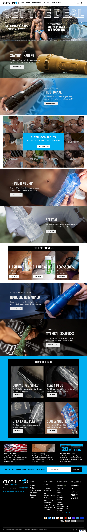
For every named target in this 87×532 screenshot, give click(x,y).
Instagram (60, 497)
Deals (32, 497)
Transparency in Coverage (49, 508)
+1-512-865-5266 (22, 488)
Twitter (59, 502)
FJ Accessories (35, 490)
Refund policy (27, 529)
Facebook (60, 493)
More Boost (16, 308)
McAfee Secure (49, 495)
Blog (58, 490)
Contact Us (48, 491)
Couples (33, 495)
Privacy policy (34, 529)
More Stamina (17, 67)
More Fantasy (53, 345)
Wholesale (47, 503)
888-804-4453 (14, 484)
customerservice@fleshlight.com (13, 491)
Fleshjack (9, 529)
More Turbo (16, 195)
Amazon (60, 488)
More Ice (51, 231)
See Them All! (43, 146)
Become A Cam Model (62, 509)
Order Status (48, 500)
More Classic (51, 103)
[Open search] (74, 3)
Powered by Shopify (17, 529)
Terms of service (43, 529)
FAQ (45, 493)
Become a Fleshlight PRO (62, 505)
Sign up (76, 470)
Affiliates (47, 488)
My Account (48, 498)
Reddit (59, 500)
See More (14, 277)
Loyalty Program (49, 505)
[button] (82, 22)
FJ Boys (33, 488)
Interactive (33, 493)
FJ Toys (32, 485)
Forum (59, 495)
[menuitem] (60, 3)
